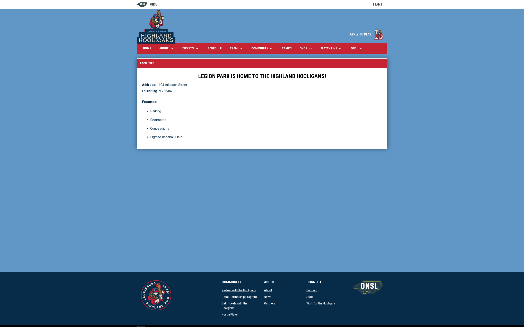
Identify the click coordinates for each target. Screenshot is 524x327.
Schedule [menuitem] (215, 48)
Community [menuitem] (262, 48)
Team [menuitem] (236, 48)
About (268, 290)
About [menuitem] (166, 48)
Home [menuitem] (147, 48)
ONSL (147, 5)
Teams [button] (380, 4)
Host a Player (230, 314)
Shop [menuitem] (306, 48)
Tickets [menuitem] (190, 48)
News (267, 297)
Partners (269, 303)
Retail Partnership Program (239, 297)
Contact (311, 290)
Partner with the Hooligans (239, 290)
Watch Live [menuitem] (333, 48)
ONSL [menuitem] (357, 48)
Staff (309, 297)
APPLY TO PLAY (366, 34)
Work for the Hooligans (321, 303)
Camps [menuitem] (288, 48)
